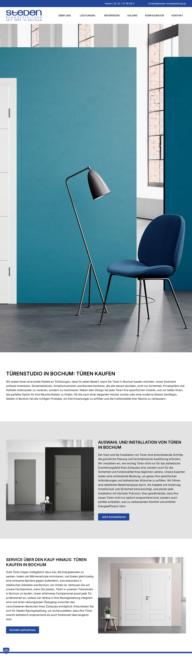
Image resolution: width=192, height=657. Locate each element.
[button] (6, 651)
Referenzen (112, 15)
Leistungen (87, 15)
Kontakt (177, 15)
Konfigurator (154, 15)
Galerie (132, 15)
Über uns (64, 15)
